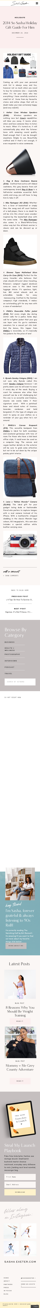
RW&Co (6, 331)
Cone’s (23, 118)
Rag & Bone (27, 190)
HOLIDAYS (20, 17)
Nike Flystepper (30, 220)
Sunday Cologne (16, 384)
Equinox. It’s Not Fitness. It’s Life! (20, 612)
